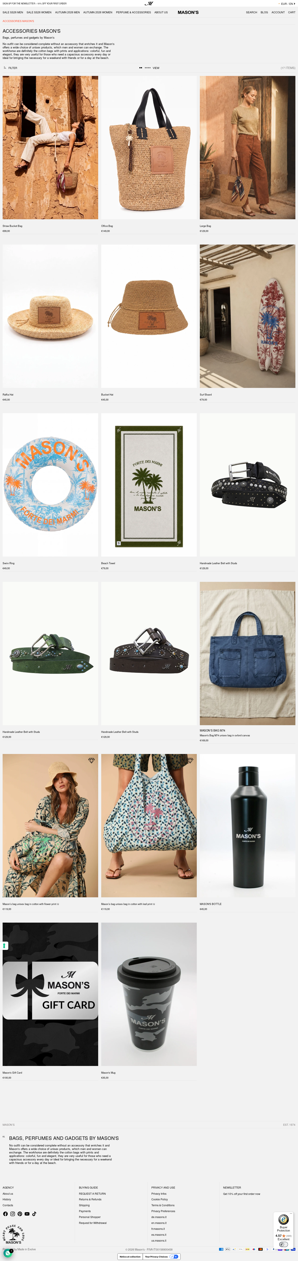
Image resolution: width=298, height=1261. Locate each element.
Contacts (8, 1205)
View (156, 68)
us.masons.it (158, 1240)
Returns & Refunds (90, 1199)
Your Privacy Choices (156, 1256)
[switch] (283, 1244)
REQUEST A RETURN (92, 1193)
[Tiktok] (34, 1214)
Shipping (84, 1205)
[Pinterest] (20, 1214)
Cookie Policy (159, 1199)
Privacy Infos (158, 1193)
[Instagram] (12, 1214)
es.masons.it (158, 1234)
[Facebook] (5, 1214)
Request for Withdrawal (93, 1223)
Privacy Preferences (163, 1211)
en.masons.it (158, 1223)
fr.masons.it (158, 1228)
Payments (85, 1211)
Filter (13, 68)
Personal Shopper (90, 1217)
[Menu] (291, 1214)
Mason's (140, 1249)
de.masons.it (158, 1217)
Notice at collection (130, 1256)
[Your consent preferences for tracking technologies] (4, 946)
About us (8, 1193)
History (7, 1199)
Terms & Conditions (163, 1205)
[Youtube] (27, 1214)
